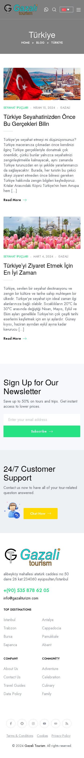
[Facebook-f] (10, 723)
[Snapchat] (22, 723)
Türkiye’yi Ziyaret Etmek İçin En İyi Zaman (38, 268)
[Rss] (66, 723)
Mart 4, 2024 (43, 256)
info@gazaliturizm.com (21, 598)
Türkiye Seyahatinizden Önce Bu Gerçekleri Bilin (39, 119)
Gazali (65, 108)
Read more (12, 200)
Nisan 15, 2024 (44, 108)
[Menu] (78, 9)
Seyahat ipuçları (16, 108)
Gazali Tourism (34, 745)
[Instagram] (33, 723)
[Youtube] (44, 723)
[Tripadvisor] (55, 723)
